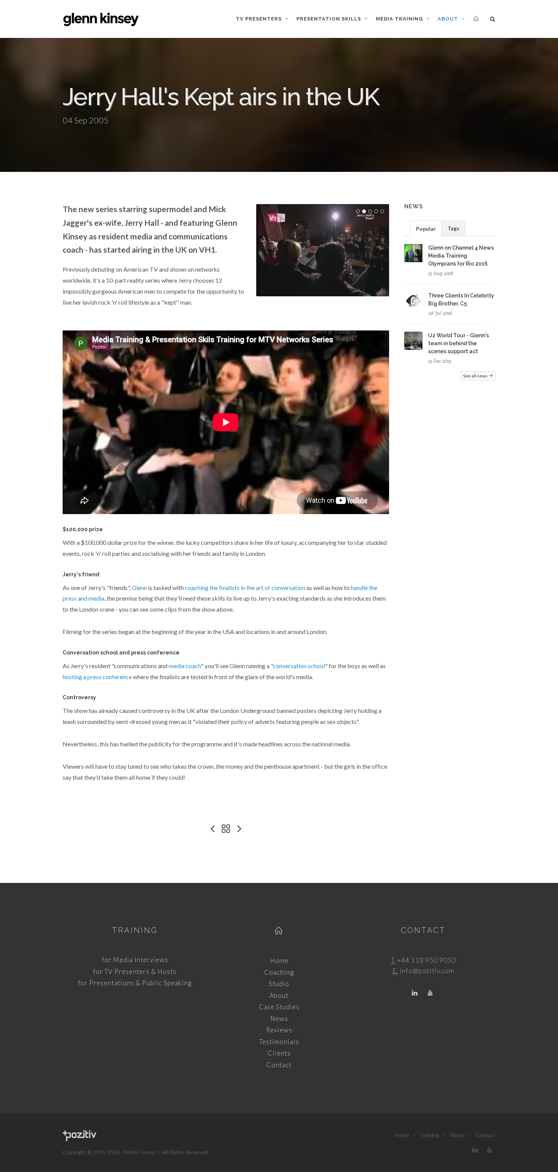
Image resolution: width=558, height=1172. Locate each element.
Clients (279, 1053)
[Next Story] (239, 829)
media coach (185, 665)
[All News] (225, 829)
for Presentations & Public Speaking (135, 983)
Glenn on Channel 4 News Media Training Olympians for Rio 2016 (461, 256)
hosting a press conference (97, 676)
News (279, 1019)
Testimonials (279, 1042)
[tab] (426, 228)
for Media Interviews (135, 960)
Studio (279, 984)
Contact (279, 1065)
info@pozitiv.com (427, 971)
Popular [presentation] (426, 228)
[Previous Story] (212, 829)
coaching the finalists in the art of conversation (245, 587)
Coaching (279, 972)
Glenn (139, 587)
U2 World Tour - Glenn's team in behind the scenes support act (458, 343)
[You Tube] (430, 993)
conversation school (299, 665)
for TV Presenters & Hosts (135, 971)
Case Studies (279, 1007)
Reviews (279, 1030)
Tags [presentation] (453, 228)
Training (135, 930)
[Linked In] (415, 993)
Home (279, 960)
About (279, 995)
